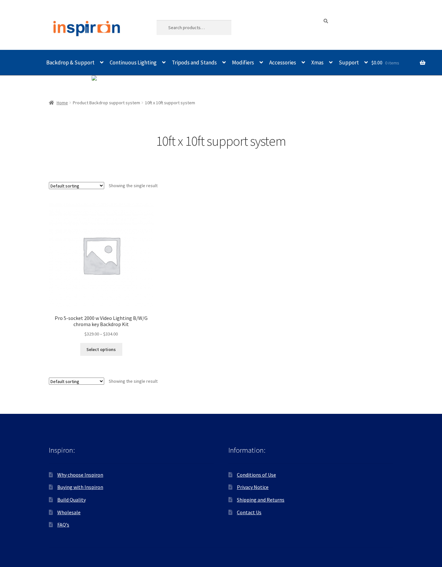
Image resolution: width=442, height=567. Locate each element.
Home (62, 103)
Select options (101, 349)
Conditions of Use (256, 474)
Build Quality (71, 499)
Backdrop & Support (70, 62)
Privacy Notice (253, 487)
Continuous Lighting (133, 62)
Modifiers (243, 62)
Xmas (317, 62)
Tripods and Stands (194, 62)
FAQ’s (63, 524)
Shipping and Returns (260, 499)
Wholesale (69, 512)
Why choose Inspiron (80, 474)
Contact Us (249, 512)
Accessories (282, 62)
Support (349, 62)
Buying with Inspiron (80, 487)
